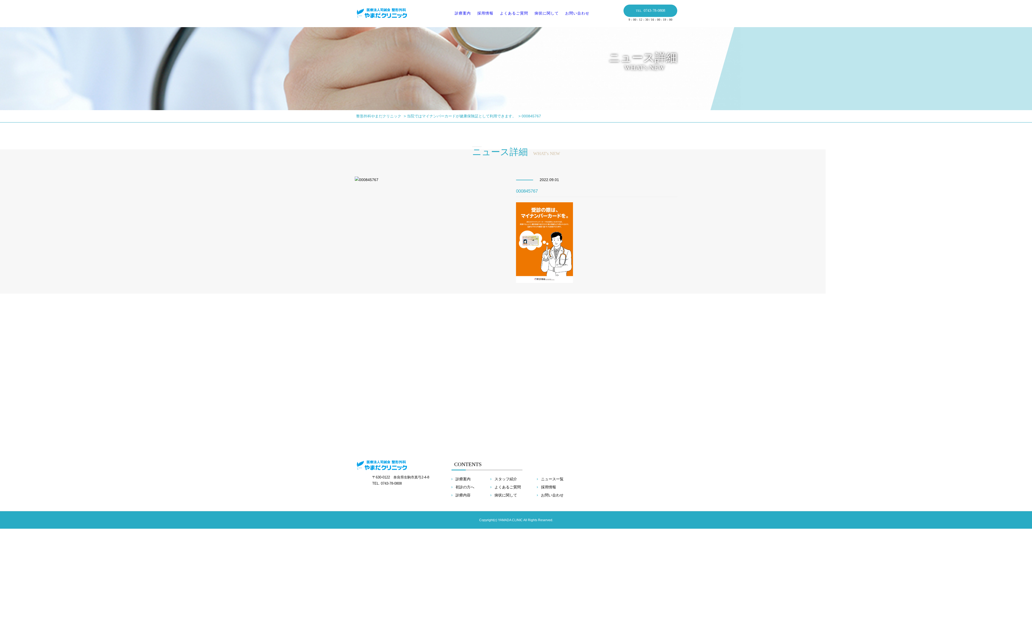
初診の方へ (465, 487)
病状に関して (547, 13)
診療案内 (463, 13)
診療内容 (463, 495)
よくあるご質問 (514, 13)
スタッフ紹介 (505, 479)
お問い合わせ (577, 13)
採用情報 (485, 13)
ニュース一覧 (552, 479)
